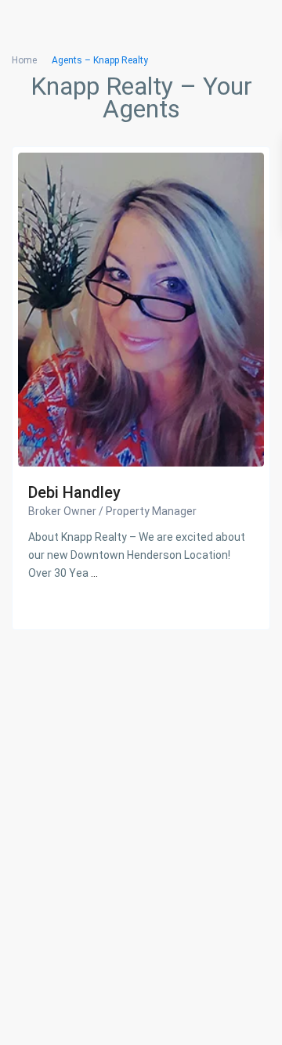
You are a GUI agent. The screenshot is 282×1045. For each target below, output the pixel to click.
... (94, 573)
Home (24, 60)
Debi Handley (74, 492)
